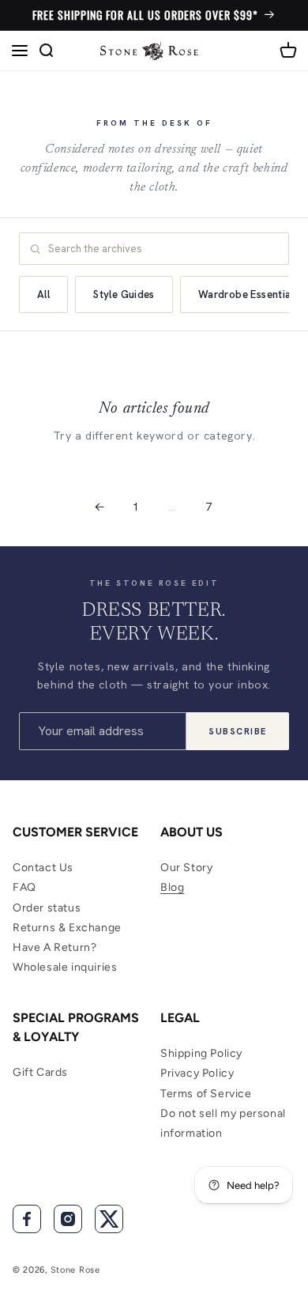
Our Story (186, 867)
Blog (172, 887)
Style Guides (124, 294)
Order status (47, 908)
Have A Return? (54, 947)
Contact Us (43, 867)
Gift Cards (40, 1072)
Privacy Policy (197, 1073)
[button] (20, 50)
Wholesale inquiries (65, 967)
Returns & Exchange (67, 927)
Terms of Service (206, 1093)
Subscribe (237, 731)
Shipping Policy (201, 1053)
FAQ (24, 887)
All (43, 294)
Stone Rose (75, 1270)
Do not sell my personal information (223, 1123)
